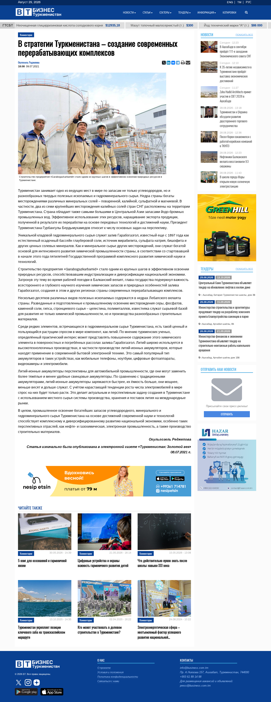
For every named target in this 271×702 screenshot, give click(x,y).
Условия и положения (110, 672)
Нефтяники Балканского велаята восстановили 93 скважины (234, 161)
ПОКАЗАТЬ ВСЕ (244, 34)
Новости (207, 34)
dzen (36, 682)
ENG (230, 2)
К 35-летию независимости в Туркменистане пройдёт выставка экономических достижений (236, 74)
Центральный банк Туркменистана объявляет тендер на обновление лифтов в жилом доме (225, 285)
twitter (19, 682)
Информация (206, 12)
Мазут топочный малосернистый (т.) (144, 25)
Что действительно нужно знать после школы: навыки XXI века (162, 563)
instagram (27, 682)
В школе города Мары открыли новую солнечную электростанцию (235, 181)
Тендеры (207, 268)
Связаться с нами (108, 681)
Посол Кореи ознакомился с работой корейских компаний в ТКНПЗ (236, 141)
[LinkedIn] (168, 63)
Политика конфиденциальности (117, 676)
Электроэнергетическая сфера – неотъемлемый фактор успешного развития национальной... (159, 632)
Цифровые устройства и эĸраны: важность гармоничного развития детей (103, 563)
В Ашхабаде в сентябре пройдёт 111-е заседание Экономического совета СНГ (235, 51)
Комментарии (26, 35)
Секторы (164, 12)
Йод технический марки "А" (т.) (216, 25)
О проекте (104, 667)
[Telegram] (178, 63)
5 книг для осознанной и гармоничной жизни (42, 563)
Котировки (229, 12)
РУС (248, 2)
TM (239, 2)
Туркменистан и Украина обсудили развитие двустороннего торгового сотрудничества (233, 119)
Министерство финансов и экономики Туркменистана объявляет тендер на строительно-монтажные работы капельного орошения (224, 343)
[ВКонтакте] (173, 63)
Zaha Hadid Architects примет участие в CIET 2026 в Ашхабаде (235, 96)
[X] (164, 63)
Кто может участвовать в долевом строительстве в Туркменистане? (100, 630)
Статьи (147, 12)
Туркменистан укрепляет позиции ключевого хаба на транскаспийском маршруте (41, 632)
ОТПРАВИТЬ (227, 414)
